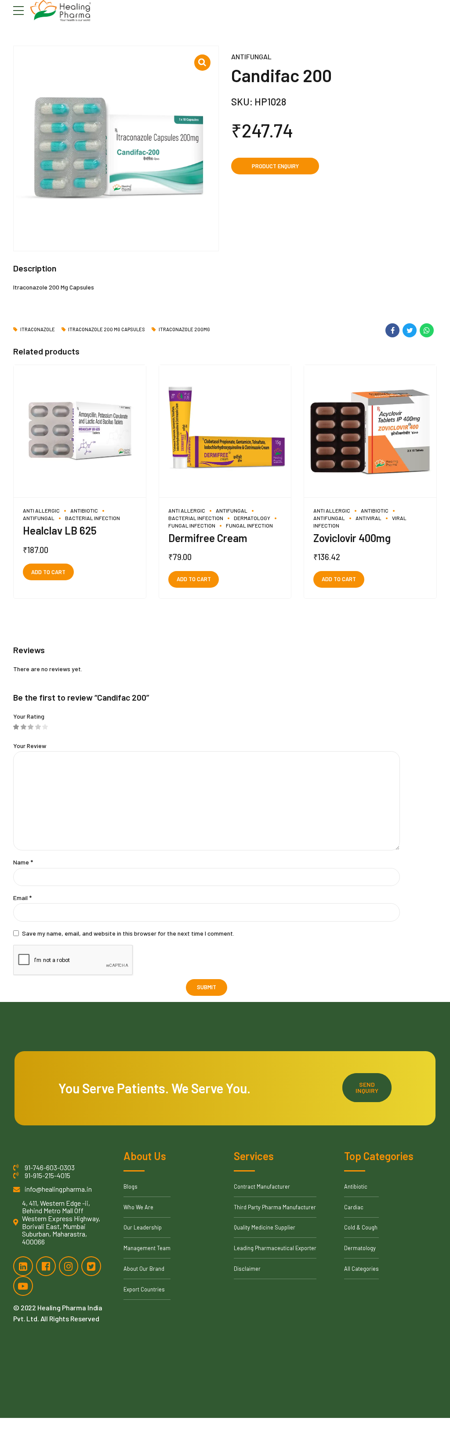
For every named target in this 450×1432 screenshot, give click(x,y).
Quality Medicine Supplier (264, 1227)
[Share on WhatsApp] (427, 330)
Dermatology (252, 518)
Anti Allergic (41, 510)
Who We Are (138, 1207)
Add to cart (48, 571)
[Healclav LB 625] (80, 431)
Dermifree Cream (207, 538)
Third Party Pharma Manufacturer (275, 1207)
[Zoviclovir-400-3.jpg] (370, 431)
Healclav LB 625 (60, 530)
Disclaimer (247, 1268)
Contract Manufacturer (262, 1186)
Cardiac (353, 1207)
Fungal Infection (249, 525)
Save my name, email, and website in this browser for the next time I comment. (128, 933)
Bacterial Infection (92, 518)
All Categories (361, 1268)
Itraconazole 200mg (184, 329)
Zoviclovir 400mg (352, 538)
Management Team (147, 1247)
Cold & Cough (360, 1227)
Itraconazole (37, 329)
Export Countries (144, 1289)
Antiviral (368, 518)
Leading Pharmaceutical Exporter (275, 1247)
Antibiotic (84, 510)
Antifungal (251, 56)
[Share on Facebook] (392, 330)
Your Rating (28, 716)
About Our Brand (143, 1268)
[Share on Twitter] (410, 330)
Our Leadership (142, 1227)
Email (22, 897)
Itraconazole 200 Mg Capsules (106, 329)
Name (23, 862)
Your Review (29, 745)
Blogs (130, 1186)
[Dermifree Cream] (225, 431)
